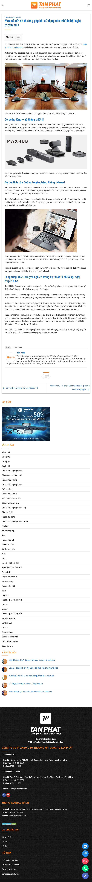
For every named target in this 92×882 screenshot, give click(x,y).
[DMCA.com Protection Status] (9, 824)
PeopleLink (6, 572)
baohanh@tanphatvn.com (18, 815)
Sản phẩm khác (7, 646)
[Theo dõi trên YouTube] (8, 795)
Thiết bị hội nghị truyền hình (12, 471)
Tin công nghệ (10, 17)
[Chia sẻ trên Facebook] (44, 376)
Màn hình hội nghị (8, 581)
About (8, 347)
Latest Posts (17, 347)
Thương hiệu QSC (8, 586)
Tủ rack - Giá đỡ (8, 544)
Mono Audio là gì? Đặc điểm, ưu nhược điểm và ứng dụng (30, 691)
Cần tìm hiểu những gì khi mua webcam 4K (22, 388)
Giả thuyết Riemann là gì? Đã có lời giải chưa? (26, 684)
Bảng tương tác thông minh (12, 475)
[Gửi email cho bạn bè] (48, 376)
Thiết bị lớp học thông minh (12, 600)
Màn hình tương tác (9, 618)
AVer (3, 535)
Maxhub (5, 609)
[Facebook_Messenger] (85, 846)
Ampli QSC (6, 466)
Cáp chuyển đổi (7, 512)
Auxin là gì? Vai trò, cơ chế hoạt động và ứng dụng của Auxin (31, 676)
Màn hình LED (7, 623)
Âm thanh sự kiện (8, 549)
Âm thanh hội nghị (8, 531)
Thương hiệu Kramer (9, 494)
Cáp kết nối (6, 457)
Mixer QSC (6, 452)
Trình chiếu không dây (10, 641)
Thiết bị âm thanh (8, 517)
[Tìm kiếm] (3, 5)
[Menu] (88, 5)
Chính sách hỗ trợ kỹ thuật (11, 864)
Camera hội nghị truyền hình (12, 484)
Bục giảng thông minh (10, 637)
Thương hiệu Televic (9, 480)
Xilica (4, 591)
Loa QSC (5, 604)
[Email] (85, 861)
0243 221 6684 (18, 763)
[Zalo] (85, 853)
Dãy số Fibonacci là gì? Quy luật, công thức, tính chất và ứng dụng (33, 668)
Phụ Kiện (5, 526)
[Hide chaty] (85, 876)
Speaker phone (7, 632)
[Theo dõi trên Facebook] (4, 795)
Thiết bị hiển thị (7, 489)
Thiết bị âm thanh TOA (10, 577)
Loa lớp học (6, 461)
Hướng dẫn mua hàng (10, 860)
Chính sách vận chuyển (10, 874)
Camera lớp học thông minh (12, 614)
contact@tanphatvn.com (18, 789)
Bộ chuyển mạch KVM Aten (12, 567)
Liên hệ (4, 846)
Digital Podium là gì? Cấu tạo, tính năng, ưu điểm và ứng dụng (32, 660)
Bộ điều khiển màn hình (10, 503)
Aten (3, 554)
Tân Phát (21, 352)
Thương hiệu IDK (8, 540)
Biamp (4, 558)
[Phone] (85, 868)
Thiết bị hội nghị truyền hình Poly (14, 508)
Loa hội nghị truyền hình (10, 563)
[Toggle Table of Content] (17, 38)
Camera (5, 627)
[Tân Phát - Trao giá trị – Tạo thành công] (46, 5)
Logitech (5, 595)
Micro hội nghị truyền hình (11, 498)
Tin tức (18, 17)
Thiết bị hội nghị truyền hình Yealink (15, 521)
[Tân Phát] (11, 357)
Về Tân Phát (6, 837)
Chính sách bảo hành (9, 869)
